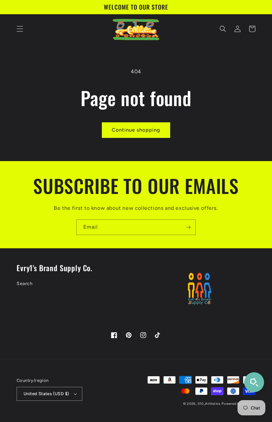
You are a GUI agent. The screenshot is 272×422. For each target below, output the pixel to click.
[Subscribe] (188, 227)
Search (25, 283)
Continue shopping (136, 130)
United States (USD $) (46, 393)
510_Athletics (209, 403)
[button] (20, 29)
